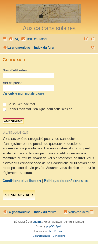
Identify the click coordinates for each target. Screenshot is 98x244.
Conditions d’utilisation (22, 181)
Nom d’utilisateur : (16, 70)
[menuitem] (14, 39)
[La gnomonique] (49, 13)
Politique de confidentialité (66, 181)
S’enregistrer (19, 195)
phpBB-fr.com (56, 231)
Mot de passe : (13, 83)
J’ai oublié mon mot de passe (23, 93)
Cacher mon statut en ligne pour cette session (39, 109)
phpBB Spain (54, 226)
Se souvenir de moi (21, 104)
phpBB (37, 221)
